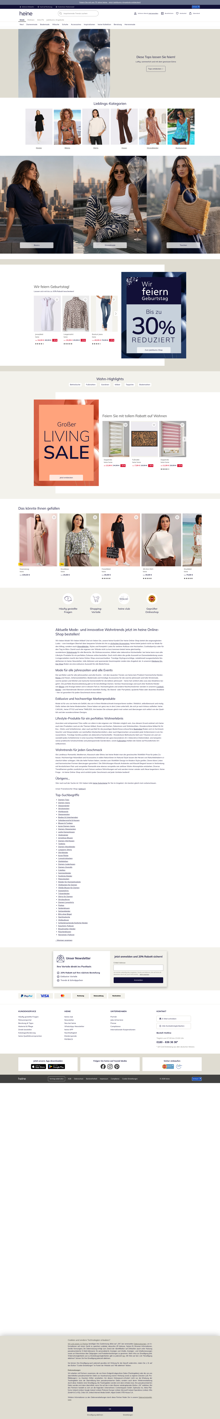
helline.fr (82, 789)
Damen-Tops (63, 800)
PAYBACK (68, 1039)
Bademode (45, 24)
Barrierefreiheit (91, 1079)
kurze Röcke (63, 855)
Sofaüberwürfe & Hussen (69, 820)
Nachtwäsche (64, 917)
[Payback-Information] (197, 1079)
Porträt (113, 1017)
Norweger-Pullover (66, 934)
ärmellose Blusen (65, 838)
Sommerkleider (64, 873)
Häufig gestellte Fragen (28, 1017)
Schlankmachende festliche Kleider (73, 923)
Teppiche (130, 384)
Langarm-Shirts (65, 849)
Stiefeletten (63, 861)
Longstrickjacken (65, 858)
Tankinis (61, 843)
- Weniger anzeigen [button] (63, 940)
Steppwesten (64, 814)
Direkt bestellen (25, 1029)
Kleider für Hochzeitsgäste (69, 882)
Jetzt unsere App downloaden (48, 1061)
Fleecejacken (63, 879)
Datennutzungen (140, 1344)
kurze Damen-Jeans (66, 826)
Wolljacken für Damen (67, 885)
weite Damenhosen (66, 832)
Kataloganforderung (27, 1033)
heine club (68, 1017)
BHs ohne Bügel (65, 914)
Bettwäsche (75, 384)
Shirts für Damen (65, 896)
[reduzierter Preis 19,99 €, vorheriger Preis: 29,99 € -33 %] (75, 314)
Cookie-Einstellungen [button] (130, 1079)
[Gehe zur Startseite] (26, 13)
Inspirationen (89, 24)
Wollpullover (63, 920)
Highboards (63, 811)
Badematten (144, 384)
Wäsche (55, 24)
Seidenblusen (64, 908)
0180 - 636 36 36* (167, 1042)
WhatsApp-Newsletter (74, 1026)
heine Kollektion (104, 24)
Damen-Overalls (65, 867)
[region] (110, 1377)
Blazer (62, 686)
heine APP (68, 1029)
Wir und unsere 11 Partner (78, 1344)
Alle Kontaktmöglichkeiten (173, 1026)
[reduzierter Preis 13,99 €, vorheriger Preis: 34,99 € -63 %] (115, 439)
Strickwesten (63, 808)
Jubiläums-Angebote (55, 20)
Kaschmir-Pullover (66, 926)
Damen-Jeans (64, 802)
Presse (113, 1023)
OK (110, 1409)
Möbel (117, 384)
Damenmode (31, 24)
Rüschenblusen (64, 931)
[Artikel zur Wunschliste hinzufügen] (57, 299)
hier (123, 1356)
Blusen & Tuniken (65, 823)
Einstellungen (128, 1415)
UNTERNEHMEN (118, 1011)
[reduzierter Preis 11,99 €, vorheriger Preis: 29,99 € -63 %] (172, 439)
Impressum (104, 1079)
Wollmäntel (63, 835)
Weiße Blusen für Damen (68, 887)
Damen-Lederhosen (66, 864)
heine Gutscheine (100, 783)
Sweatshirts (63, 890)
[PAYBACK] (196, 7)
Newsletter (69, 1020)
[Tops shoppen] (64, 63)
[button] (116, 313)
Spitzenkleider (64, 911)
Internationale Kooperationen (122, 1029)
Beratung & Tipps (25, 1023)
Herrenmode (130, 24)
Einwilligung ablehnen (95, 1415)
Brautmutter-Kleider (67, 929)
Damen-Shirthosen (66, 841)
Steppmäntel (63, 805)
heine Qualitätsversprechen (30, 1036)
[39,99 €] (161, 539)
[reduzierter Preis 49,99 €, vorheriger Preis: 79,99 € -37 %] (104, 314)
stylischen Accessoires (119, 643)
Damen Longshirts (66, 902)
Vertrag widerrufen (57, 1079)
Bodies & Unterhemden (68, 817)
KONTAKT (161, 1011)
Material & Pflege (25, 1026)
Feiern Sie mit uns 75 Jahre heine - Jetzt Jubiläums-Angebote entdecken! (110, 2)
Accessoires (76, 24)
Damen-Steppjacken (67, 829)
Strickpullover (64, 899)
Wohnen (30, 20)
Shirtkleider (63, 852)
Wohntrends (71, 652)
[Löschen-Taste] (96, 13)
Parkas (61, 905)
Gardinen (105, 384)
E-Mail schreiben (167, 1019)
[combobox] (83, 13)
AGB (69, 1079)
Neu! (22, 24)
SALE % (40, 20)
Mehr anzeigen (144, 974)
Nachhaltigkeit (70, 1033)
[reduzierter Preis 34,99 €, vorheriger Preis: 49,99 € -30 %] (47, 314)
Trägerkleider (64, 893)
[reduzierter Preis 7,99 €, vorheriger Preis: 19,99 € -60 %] (144, 439)
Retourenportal (24, 1020)
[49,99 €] (120, 539)
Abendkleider (83, 646)
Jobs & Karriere (116, 1020)
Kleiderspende (70, 1036)
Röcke (58, 678)
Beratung (118, 24)
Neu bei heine (70, 1023)
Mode (22, 20)
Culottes (61, 870)
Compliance (115, 1026)
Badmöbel (138, 729)
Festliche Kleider (65, 876)
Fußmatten (90, 384)
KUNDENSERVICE (27, 1011)
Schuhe (65, 24)
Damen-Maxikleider (66, 846)
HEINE (67, 1011)
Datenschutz (78, 1079)
